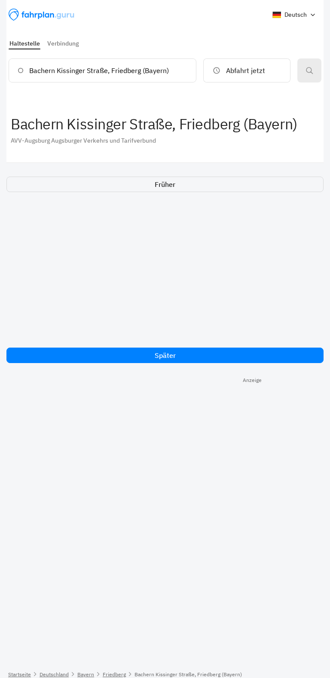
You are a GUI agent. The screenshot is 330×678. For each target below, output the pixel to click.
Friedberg (114, 674)
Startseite (19, 674)
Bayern (85, 674)
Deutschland (54, 674)
